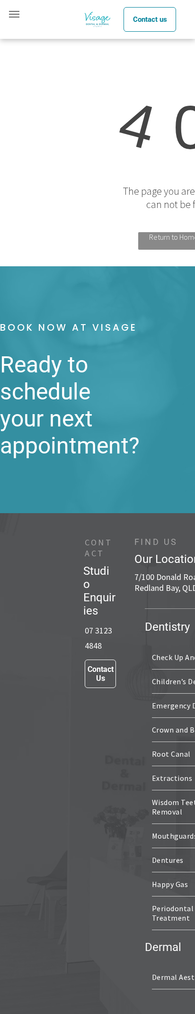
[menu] (14, 14)
